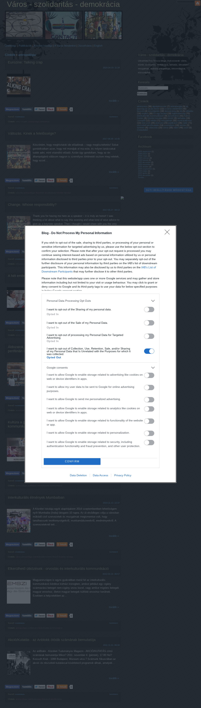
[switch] (149, 309)
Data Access (100, 475)
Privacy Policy (122, 475)
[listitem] (100, 301)
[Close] (168, 233)
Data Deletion (78, 475)
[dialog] (100, 354)
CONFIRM (72, 461)
